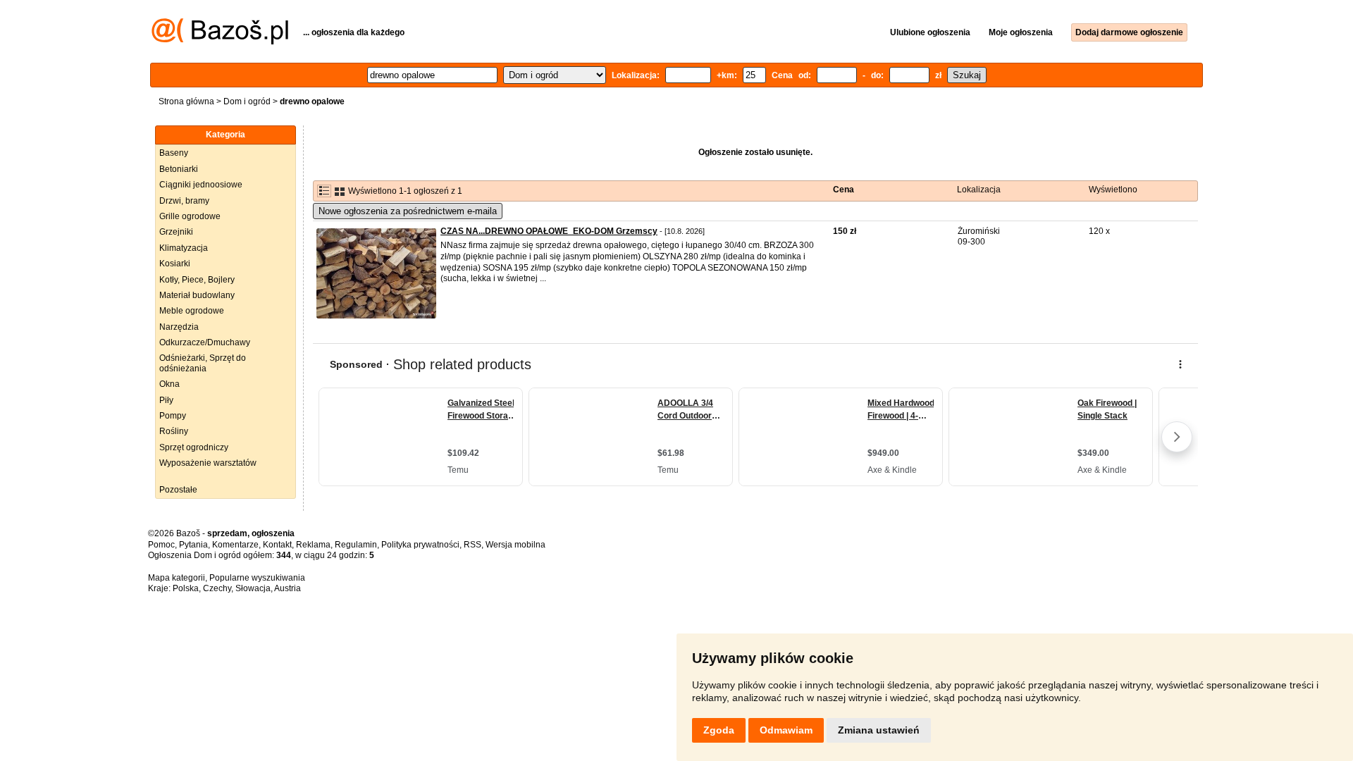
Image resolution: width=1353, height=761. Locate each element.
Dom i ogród (247, 101)
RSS (472, 545)
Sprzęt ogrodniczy (193, 447)
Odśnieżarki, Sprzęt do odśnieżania (202, 363)
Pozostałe (178, 490)
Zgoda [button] (718, 730)
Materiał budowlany (197, 295)
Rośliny (173, 431)
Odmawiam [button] (786, 730)
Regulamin (356, 545)
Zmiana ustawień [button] (879, 730)
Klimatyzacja (183, 248)
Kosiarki (174, 263)
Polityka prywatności (420, 545)
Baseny (173, 153)
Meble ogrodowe (191, 311)
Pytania (193, 545)
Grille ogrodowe (190, 216)
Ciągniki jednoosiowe (200, 185)
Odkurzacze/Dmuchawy (204, 342)
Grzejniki (176, 232)
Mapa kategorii (176, 578)
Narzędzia (179, 327)
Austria (287, 588)
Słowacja (253, 588)
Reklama (313, 545)
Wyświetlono (1113, 189)
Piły (166, 400)
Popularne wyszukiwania (257, 578)
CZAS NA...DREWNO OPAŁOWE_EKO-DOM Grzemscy (548, 231)
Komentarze (235, 545)
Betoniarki (178, 169)
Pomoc (161, 545)
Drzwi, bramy (184, 201)
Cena (843, 189)
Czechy (217, 588)
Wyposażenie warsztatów (208, 463)
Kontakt (277, 545)
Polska (186, 588)
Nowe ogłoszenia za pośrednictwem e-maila (408, 211)
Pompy (172, 416)
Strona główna (186, 101)
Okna (169, 384)
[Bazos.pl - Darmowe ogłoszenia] (220, 42)
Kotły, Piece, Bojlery (197, 280)
